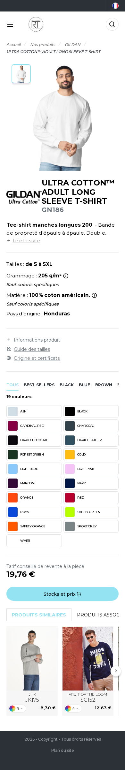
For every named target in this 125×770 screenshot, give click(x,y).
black (67, 384)
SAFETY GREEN (88, 512)
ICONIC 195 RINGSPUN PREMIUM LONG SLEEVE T (87, 658)
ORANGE (26, 497)
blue (84, 384)
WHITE (25, 541)
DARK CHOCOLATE (34, 440)
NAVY (81, 483)
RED (80, 497)
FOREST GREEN (32, 454)
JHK (32, 697)
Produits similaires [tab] (39, 615)
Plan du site (62, 750)
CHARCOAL (85, 426)
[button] (21, 73)
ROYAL (25, 512)
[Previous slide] (9, 671)
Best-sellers (39, 384)
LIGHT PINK (85, 469)
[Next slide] (116, 671)
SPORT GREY (87, 526)
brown (103, 384)
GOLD (81, 454)
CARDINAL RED (32, 426)
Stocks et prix (60, 594)
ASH (23, 411)
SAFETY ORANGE (33, 526)
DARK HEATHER (89, 440)
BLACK (82, 411)
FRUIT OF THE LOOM (88, 697)
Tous (12, 384)
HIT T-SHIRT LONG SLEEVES (32, 659)
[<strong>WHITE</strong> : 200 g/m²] (66, 276)
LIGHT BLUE (29, 469)
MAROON (27, 483)
